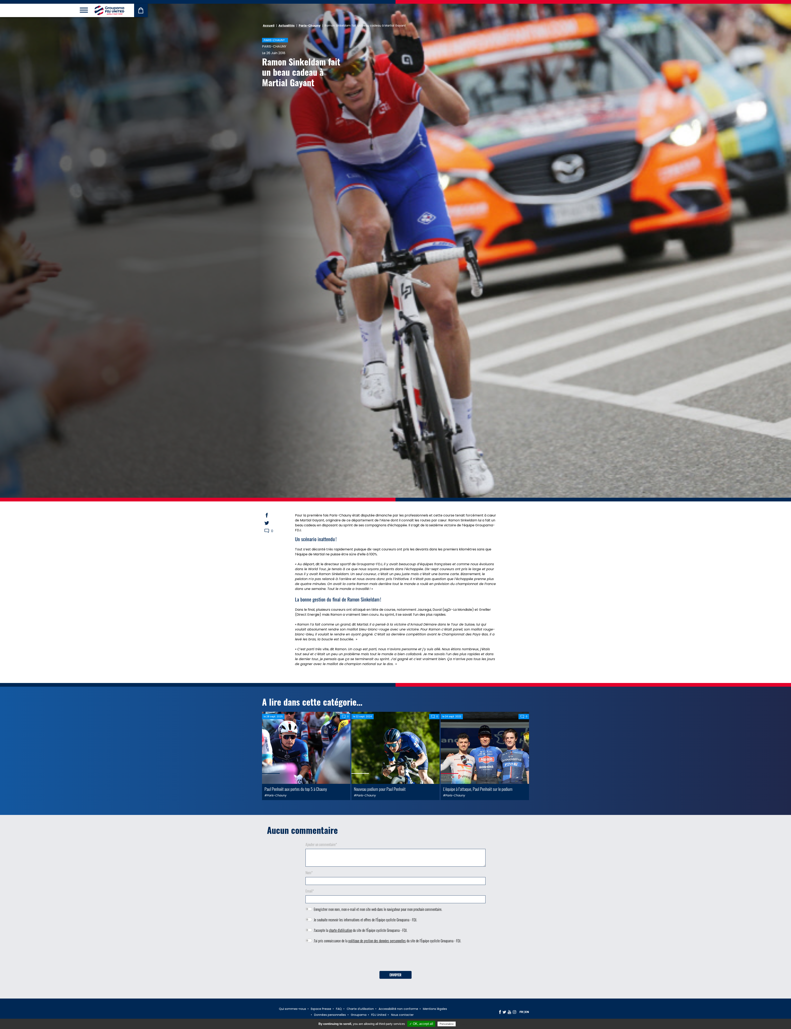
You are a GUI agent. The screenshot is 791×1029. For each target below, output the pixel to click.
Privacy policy (466, 1024)
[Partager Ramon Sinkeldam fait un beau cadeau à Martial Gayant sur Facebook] (270, 515)
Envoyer (395, 974)
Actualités (286, 25)
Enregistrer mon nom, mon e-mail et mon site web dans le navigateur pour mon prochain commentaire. (378, 909)
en (527, 1012)
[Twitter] (504, 1011)
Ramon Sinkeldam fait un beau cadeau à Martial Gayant (301, 72)
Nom (309, 872)
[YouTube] (509, 1011)
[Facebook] (500, 1011)
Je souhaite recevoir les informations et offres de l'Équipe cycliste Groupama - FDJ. (365, 919)
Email (309, 891)
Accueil (268, 25)
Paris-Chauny (310, 25)
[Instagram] (514, 1011)
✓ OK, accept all (421, 1024)
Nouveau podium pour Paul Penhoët (380, 789)
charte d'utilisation (340, 930)
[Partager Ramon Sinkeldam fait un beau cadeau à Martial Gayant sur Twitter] (270, 523)
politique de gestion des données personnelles (377, 940)
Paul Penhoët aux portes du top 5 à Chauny (295, 789)
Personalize (447, 1024)
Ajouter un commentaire (321, 844)
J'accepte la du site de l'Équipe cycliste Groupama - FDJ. (360, 930)
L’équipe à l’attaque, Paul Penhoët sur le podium (478, 789)
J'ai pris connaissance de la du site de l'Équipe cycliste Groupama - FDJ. (387, 940)
